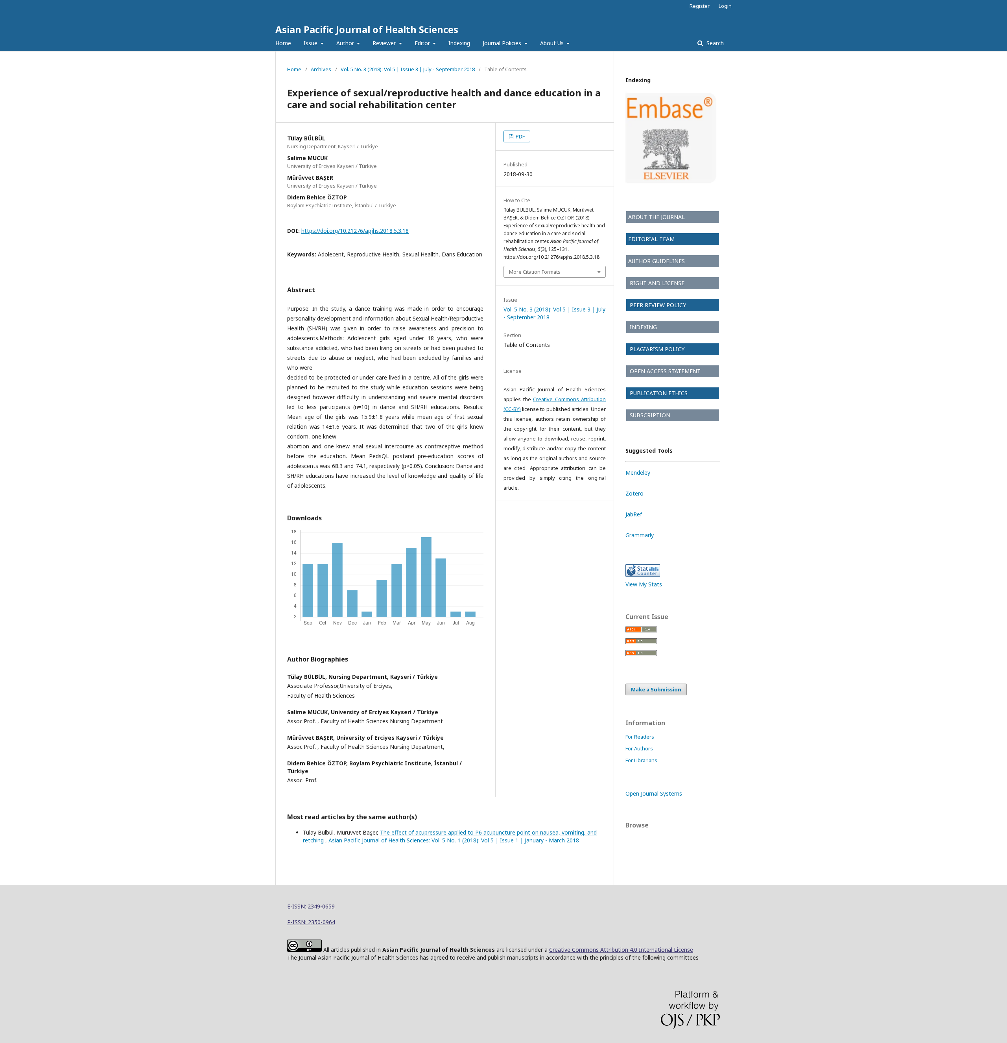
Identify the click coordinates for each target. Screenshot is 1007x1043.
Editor (423, 43)
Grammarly (639, 535)
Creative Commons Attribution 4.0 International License (621, 949)
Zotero (634, 493)
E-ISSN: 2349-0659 (311, 906)
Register (700, 5)
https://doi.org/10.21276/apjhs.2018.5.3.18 (355, 230)
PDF (520, 136)
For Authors (639, 748)
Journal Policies (503, 43)
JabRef (633, 514)
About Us (552, 43)
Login (725, 5)
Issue (311, 43)
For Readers (639, 736)
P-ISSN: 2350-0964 (311, 922)
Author (346, 43)
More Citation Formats (535, 271)
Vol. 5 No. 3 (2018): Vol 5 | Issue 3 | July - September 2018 (408, 69)
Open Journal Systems (653, 793)
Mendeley (637, 472)
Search (714, 43)
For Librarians (641, 760)
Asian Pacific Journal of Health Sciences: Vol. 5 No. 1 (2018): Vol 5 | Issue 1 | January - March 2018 (453, 840)
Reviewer (385, 43)
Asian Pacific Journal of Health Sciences (366, 29)
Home (283, 43)
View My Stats (643, 584)
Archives (321, 69)
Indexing (459, 43)
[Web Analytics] (642, 574)
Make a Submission (656, 689)
